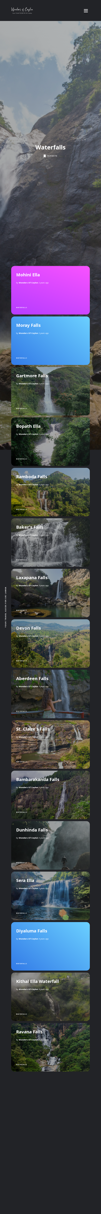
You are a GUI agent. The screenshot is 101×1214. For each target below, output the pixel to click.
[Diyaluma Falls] (50, 946)
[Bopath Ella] (50, 441)
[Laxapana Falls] (50, 593)
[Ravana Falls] (50, 1047)
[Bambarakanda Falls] (50, 795)
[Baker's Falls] (50, 542)
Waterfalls (21, 307)
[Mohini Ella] (50, 290)
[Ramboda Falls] (50, 492)
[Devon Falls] (50, 643)
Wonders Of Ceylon (28, 282)
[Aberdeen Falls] (50, 694)
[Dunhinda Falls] (50, 845)
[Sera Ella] (50, 896)
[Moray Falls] (50, 340)
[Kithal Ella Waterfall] (50, 997)
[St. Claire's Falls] (50, 744)
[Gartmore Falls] (50, 391)
